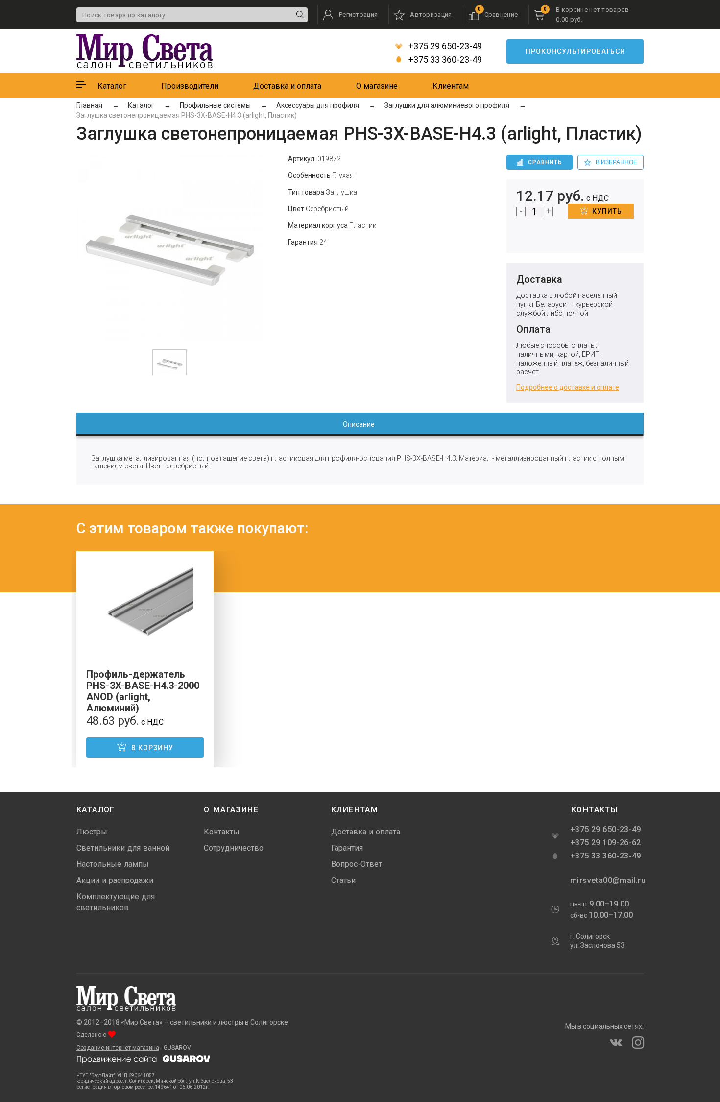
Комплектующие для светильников (115, 902)
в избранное (616, 162)
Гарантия (347, 848)
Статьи (343, 880)
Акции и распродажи (114, 880)
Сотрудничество (234, 848)
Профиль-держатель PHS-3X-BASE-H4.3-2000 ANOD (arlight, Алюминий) (142, 691)
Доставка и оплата (287, 86)
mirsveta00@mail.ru (607, 880)
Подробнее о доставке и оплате (567, 387)
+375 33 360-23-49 (444, 59)
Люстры (91, 831)
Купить (607, 211)
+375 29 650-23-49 (444, 46)
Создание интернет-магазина (117, 1047)
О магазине (377, 86)
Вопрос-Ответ (356, 864)
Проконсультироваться (575, 51)
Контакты (222, 831)
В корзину (152, 748)
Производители (189, 86)
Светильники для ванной (122, 848)
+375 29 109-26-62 (605, 842)
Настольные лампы (112, 864)
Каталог (111, 86)
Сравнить (545, 162)
